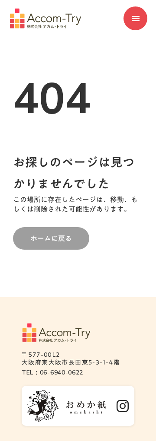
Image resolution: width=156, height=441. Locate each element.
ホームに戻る (51, 238)
